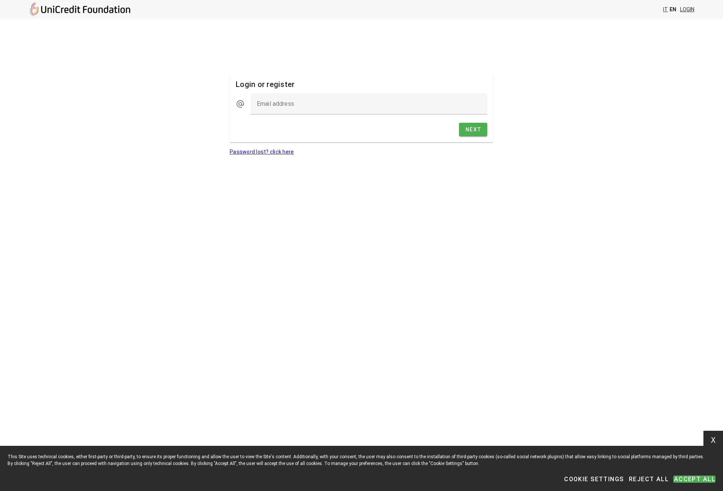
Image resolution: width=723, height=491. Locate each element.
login (687, 9)
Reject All (649, 479)
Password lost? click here (262, 152)
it (665, 9)
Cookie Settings (594, 479)
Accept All (694, 479)
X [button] (713, 440)
